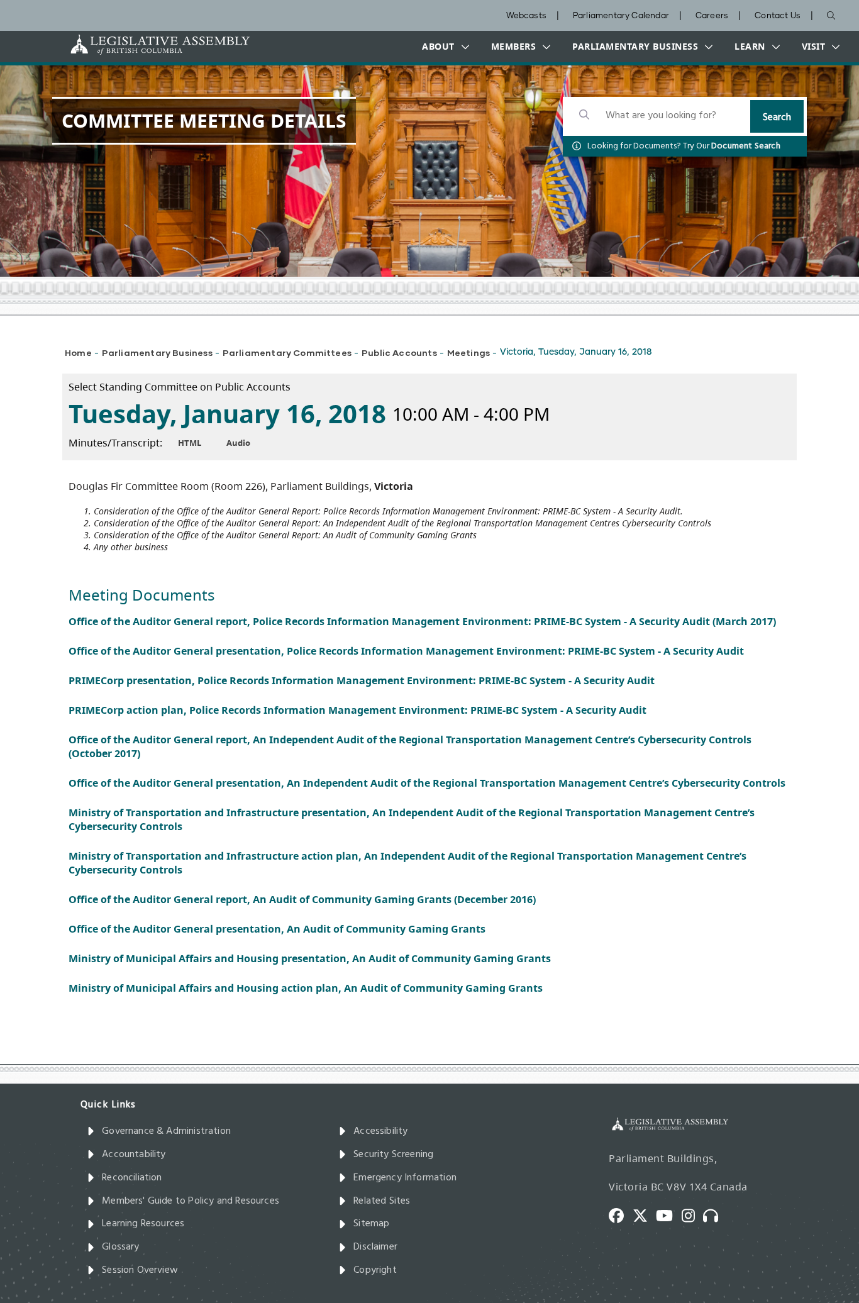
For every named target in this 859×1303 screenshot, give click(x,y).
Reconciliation (132, 1178)
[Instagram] (693, 1215)
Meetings (468, 352)
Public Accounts (399, 352)
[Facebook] (621, 1215)
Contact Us (778, 16)
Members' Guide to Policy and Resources (190, 1201)
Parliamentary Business (157, 352)
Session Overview (140, 1270)
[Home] (120, 44)
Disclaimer (375, 1247)
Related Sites (381, 1201)
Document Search (745, 146)
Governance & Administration (166, 1131)
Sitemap (371, 1224)
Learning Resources (143, 1224)
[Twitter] (645, 1215)
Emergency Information (405, 1178)
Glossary (120, 1247)
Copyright (375, 1270)
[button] (442, 46)
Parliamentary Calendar (621, 16)
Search (777, 117)
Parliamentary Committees (287, 352)
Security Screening (393, 1154)
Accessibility (380, 1131)
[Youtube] (669, 1215)
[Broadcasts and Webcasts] (715, 1215)
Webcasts (526, 16)
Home (78, 352)
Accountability (134, 1154)
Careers (712, 16)
